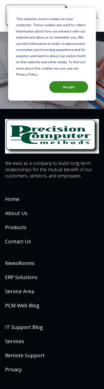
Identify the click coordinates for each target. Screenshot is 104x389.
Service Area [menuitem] (19, 291)
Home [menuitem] (12, 199)
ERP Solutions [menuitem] (21, 277)
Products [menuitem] (16, 227)
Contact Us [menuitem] (18, 241)
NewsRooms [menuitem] (20, 263)
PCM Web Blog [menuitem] (22, 305)
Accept (69, 87)
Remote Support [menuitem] (25, 355)
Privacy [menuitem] (13, 369)
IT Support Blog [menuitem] (24, 327)
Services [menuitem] (14, 341)
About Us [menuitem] (16, 213)
